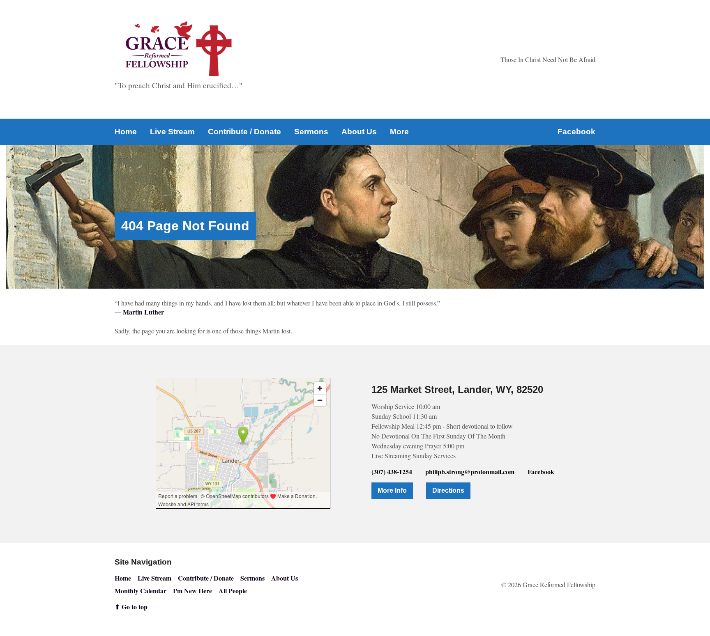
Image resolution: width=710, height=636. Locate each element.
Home (126, 131)
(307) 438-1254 (391, 471)
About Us (359, 131)
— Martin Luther (139, 312)
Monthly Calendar (140, 590)
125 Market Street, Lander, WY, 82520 (457, 389)
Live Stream (172, 131)
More (399, 131)
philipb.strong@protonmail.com (469, 471)
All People (233, 590)
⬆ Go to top (131, 606)
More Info (392, 490)
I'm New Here (192, 590)
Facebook (576, 131)
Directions (448, 490)
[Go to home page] (179, 48)
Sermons (311, 131)
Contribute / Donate (244, 131)
